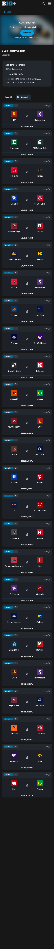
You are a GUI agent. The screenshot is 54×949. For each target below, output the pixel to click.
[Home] (9, 4)
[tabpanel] (27, 450)
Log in (38, 37)
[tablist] (16, 97)
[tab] (9, 97)
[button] (43, 3)
